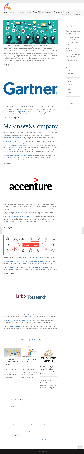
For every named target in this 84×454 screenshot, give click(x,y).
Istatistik (70, 87)
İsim (12, 424)
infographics (71, 84)
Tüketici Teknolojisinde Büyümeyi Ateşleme (15, 212)
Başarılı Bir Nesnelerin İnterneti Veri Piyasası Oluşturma (18, 145)
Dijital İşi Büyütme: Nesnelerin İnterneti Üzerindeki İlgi (18, 216)
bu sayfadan (39, 113)
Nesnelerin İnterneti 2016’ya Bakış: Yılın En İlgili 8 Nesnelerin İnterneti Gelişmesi (24, 261)
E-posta (29, 424)
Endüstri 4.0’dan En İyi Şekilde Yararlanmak (15, 149)
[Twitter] (5, 1)
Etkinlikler (70, 79)
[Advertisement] (73, 137)
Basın (69, 70)
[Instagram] (10, 1)
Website (45, 424)
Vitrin (69, 108)
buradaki (10, 137)
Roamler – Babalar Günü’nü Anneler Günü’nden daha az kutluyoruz (29, 361)
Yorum (12, 406)
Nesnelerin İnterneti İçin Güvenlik (13, 326)
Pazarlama (70, 95)
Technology (70, 103)
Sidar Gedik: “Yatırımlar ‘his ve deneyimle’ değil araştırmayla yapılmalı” (73, 56)
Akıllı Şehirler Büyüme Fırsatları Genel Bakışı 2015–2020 (18, 320)
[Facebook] (7, 1)
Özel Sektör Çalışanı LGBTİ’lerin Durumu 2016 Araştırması (11, 362)
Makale (69, 89)
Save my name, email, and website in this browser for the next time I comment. (30, 432)
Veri (69, 106)
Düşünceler (70, 73)
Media (69, 92)
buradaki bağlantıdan (32, 316)
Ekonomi (70, 76)
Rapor (69, 98)
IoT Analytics (35, 257)
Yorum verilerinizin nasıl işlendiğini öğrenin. (40, 439)
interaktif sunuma (21, 111)
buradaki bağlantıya (18, 208)
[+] (12, 352)
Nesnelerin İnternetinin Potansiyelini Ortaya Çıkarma (18, 155)
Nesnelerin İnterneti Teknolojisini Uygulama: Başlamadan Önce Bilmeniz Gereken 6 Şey (26, 267)
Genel (69, 81)
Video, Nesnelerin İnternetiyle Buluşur (14, 141)
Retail (69, 100)
